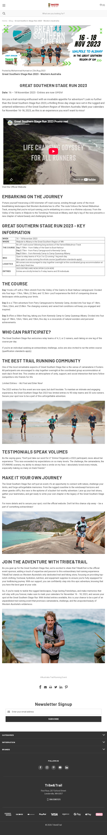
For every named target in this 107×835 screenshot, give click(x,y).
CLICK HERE (49, 268)
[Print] (50, 687)
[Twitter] (55, 687)
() (103, 5)
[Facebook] (40, 687)
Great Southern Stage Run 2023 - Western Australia (31, 74)
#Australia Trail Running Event (53, 677)
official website (58, 503)
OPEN (58, 92)
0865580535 (54, 799)
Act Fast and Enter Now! (31, 383)
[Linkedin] (60, 687)
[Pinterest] (66, 687)
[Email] (45, 687)
